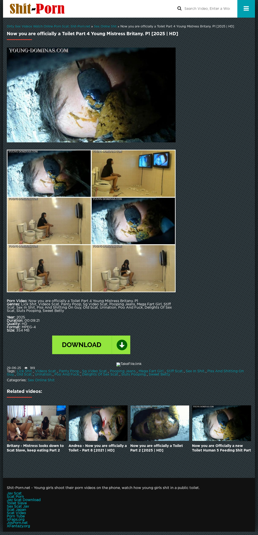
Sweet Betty (159, 374)
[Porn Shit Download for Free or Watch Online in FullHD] (38, 9)
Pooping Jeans (123, 371)
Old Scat (24, 374)
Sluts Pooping (133, 374)
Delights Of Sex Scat (100, 374)
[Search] (179, 9)
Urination (43, 374)
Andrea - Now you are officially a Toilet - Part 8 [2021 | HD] (98, 448)
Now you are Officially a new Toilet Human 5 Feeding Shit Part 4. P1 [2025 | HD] (221, 448)
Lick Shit (24, 371)
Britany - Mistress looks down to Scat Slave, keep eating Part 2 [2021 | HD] (35, 448)
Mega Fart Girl (151, 371)
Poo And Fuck (66, 374)
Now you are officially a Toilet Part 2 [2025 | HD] (156, 448)
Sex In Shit (195, 371)
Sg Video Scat (94, 371)
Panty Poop (69, 371)
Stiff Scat (175, 371)
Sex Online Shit (41, 380)
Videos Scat (45, 371)
